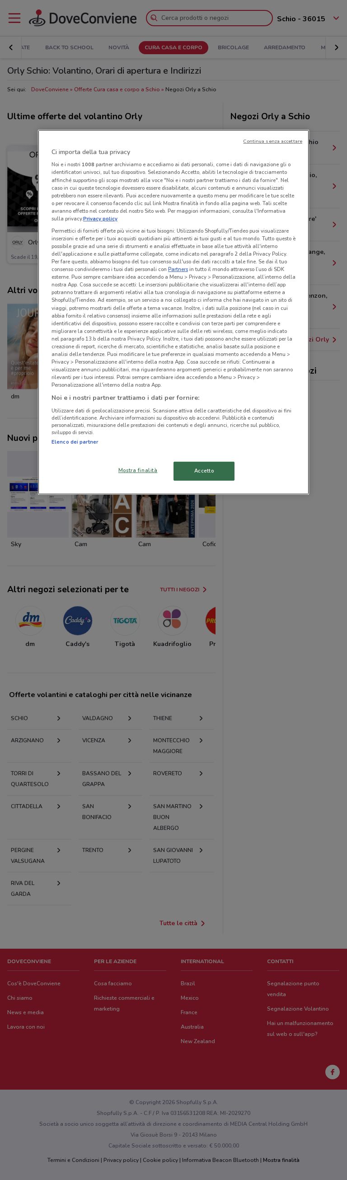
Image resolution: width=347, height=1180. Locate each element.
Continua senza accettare (272, 141)
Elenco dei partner (75, 441)
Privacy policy (100, 218)
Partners (178, 269)
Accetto (204, 470)
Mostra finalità (138, 470)
